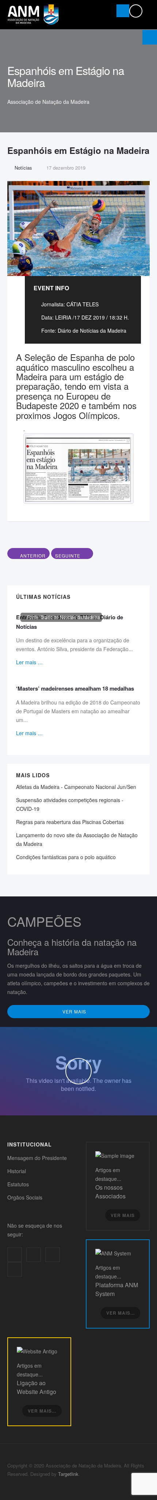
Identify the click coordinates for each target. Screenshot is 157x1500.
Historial (16, 1171)
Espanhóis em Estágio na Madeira (78, 150)
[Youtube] (52, 1254)
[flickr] (14, 1269)
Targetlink (68, 1473)
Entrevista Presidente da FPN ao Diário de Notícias (69, 622)
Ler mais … (29, 662)
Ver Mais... (120, 1313)
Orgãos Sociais (24, 1197)
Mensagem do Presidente (37, 1157)
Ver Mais (75, 1011)
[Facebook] (14, 1254)
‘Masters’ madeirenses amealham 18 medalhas (75, 688)
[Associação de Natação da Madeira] (33, 14)
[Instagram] (33, 1254)
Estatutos (18, 1184)
